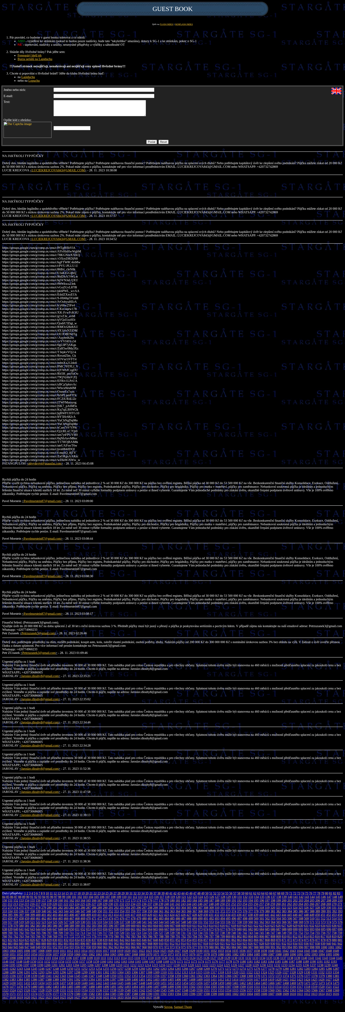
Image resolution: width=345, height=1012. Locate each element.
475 (116, 918)
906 (138, 943)
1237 (313, 965)
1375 (293, 976)
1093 (314, 954)
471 (94, 918)
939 (323, 943)
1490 (106, 986)
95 (47, 897)
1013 (77, 950)
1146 (5, 961)
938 (317, 943)
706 (43, 933)
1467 (278, 983)
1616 (336, 994)
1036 (242, 950)
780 (116, 936)
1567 (321, 990)
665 (155, 929)
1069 (142, 954)
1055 (41, 954)
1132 (248, 958)
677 (222, 929)
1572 (20, 994)
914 (183, 943)
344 (66, 911)
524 (49, 922)
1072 (163, 954)
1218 (176, 965)
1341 (48, 976)
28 (119, 893)
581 (27, 925)
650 (71, 929)
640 (15, 929)
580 (21, 925)
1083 (242, 954)
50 (206, 893)
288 (94, 907)
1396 (106, 979)
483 (161, 918)
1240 (334, 965)
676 (217, 929)
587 (60, 925)
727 (161, 933)
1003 (5, 950)
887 (32, 943)
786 (150, 936)
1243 (20, 968)
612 (200, 925)
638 (4, 929)
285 (77, 907)
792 (183, 936)
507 (295, 918)
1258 (127, 968)
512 (323, 918)
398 (27, 915)
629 (295, 925)
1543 (149, 990)
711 (71, 933)
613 (205, 925)
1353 (135, 976)
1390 (63, 979)
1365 (221, 976)
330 (328, 907)
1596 (192, 994)
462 (43, 918)
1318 (221, 972)
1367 (235, 976)
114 (145, 897)
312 (228, 907)
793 (189, 936)
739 (228, 933)
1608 (278, 994)
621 (250, 925)
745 (261, 933)
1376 (300, 976)
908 (150, 943)
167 (99, 900)
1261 (149, 968)
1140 (304, 958)
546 (172, 922)
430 (205, 915)
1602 (235, 994)
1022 (142, 950)
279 (43, 907)
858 (211, 940)
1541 (135, 990)
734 (200, 933)
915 (188, 943)
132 (245, 897)
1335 (5, 976)
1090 (293, 954)
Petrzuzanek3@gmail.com (38, 633)
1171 (180, 961)
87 (15, 897)
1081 (228, 954)
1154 (61, 961)
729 (172, 933)
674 (205, 929)
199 (278, 900)
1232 (277, 965)
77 (314, 893)
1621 (34, 997)
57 (234, 893)
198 (273, 900)
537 (122, 922)
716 (99, 933)
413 (110, 915)
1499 (171, 986)
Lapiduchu (28, 77)
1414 (235, 979)
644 (38, 929)
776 (94, 936)
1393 (84, 979)
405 (66, 915)
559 (245, 922)
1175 (208, 961)
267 (317, 904)
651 (77, 929)
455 (4, 918)
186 (205, 900)
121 (183, 897)
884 (15, 943)
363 (172, 911)
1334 (336, 972)
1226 (234, 965)
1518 (307, 986)
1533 (77, 990)
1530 (56, 990)
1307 (142, 972)
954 (66, 947)
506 (289, 918)
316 (250, 907)
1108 (83, 958)
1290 (20, 972)
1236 (306, 965)
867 (261, 940)
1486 (77, 986)
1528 (41, 990)
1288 (5, 972)
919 (211, 943)
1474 (329, 983)
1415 (242, 979)
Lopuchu (34, 80)
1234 (291, 965)
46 (190, 893)
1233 (284, 965)
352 (110, 911)
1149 (26, 961)
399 (32, 915)
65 (266, 893)
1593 (171, 994)
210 (340, 900)
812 (295, 936)
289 (99, 907)
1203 (69, 965)
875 (306, 940)
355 (127, 911)
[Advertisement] (172, 186)
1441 (91, 983)
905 (133, 943)
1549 (192, 990)
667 (166, 929)
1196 (19, 965)
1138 (290, 958)
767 (43, 936)
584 (43, 925)
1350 (113, 976)
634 (323, 925)
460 (32, 918)
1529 (48, 990)
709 (60, 933)
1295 (56, 972)
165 (88, 900)
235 (138, 904)
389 (317, 911)
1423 (300, 979)
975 (183, 947)
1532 (70, 990)
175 (144, 900)
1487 (84, 986)
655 (99, 929)
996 (300, 947)
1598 (206, 994)
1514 (278, 986)
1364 (214, 976)
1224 (219, 965)
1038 (257, 950)
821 (4, 940)
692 (306, 929)
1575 (41, 994)
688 (284, 929)
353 (116, 911)
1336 (12, 976)
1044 (300, 950)
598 (122, 925)
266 (311, 904)
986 (245, 947)
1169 (166, 961)
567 (289, 922)
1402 (149, 979)
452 (328, 915)
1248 (56, 968)
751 (295, 933)
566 (284, 922)
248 (211, 904)
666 (161, 929)
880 (334, 940)
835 (82, 940)
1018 (113, 950)
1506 (221, 986)
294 (127, 907)
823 (15, 940)
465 (60, 918)
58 (238, 893)
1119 (158, 958)
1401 (142, 979)
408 (82, 915)
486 (177, 918)
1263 (163, 968)
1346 (84, 976)
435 (233, 915)
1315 (199, 972)
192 (239, 900)
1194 (5, 965)
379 (261, 911)
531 (88, 922)
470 (88, 918)
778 (105, 936)
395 (10, 915)
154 (27, 900)
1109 (90, 958)
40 (167, 893)
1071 (156, 954)
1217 (169, 965)
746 (267, 933)
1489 (99, 986)
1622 (41, 997)
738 (222, 933)
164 (82, 900)
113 (140, 897)
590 (77, 925)
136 (267, 897)
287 (88, 907)
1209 (112, 965)
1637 (149, 997)
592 (88, 925)
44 (182, 893)
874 (300, 940)
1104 (55, 958)
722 (133, 933)
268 (323, 904)
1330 (307, 972)
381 (273, 911)
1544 (156, 990)
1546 (171, 990)
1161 (110, 961)
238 (155, 904)
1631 (106, 997)
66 (270, 893)
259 (272, 904)
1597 (199, 994)
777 (99, 936)
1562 (286, 990)
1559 (264, 990)
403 (55, 915)
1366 (228, 976)
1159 (96, 961)
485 (172, 918)
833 (71, 940)
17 (75, 893)
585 (49, 925)
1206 (90, 965)
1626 (70, 997)
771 (66, 936)
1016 (98, 950)
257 (261, 904)
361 (161, 911)
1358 (171, 976)
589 (71, 925)
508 (300, 918)
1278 (271, 968)
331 (334, 907)
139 (284, 897)
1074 (178, 954)
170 (116, 900)
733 (194, 933)
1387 (41, 979)
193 (245, 900)
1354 (142, 976)
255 (250, 904)
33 (139, 893)
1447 (135, 983)
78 (318, 893)
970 (155, 947)
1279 (278, 968)
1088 (278, 954)
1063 (99, 954)
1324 (264, 972)
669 (177, 929)
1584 (106, 994)
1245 (34, 968)
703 (27, 933)
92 (35, 897)
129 (228, 897)
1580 (77, 994)
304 (183, 907)
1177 (222, 961)
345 (71, 911)
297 (144, 907)
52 (214, 893)
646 (49, 929)
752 (300, 933)
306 (194, 907)
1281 (293, 968)
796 (205, 936)
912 (172, 943)
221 (60, 904)
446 (295, 915)
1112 (110, 958)
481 (150, 918)
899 (99, 943)
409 (88, 915)
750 (289, 933)
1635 (135, 997)
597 (116, 925)
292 (116, 907)
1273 (235, 968)
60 (246, 893)
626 (278, 925)
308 (205, 907)
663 (144, 929)
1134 (262, 958)
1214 (148, 965)
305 (189, 907)
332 (339, 907)
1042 (285, 950)
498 (245, 918)
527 (66, 922)
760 (4, 936)
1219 (183, 965)
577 (4, 925)
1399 (127, 979)
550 (194, 922)
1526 (27, 990)
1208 (105, 965)
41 (170, 893)
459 (27, 918)
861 (228, 940)
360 (155, 911)
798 (217, 936)
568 (295, 922)
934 (295, 943)
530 (82, 922)
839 (105, 940)
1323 (257, 972)
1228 (248, 965)
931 (278, 943)
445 (289, 915)
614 (211, 925)
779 (110, 936)
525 (55, 922)
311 (222, 907)
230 (110, 904)
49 (202, 893)
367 (194, 911)
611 (194, 925)
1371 (264, 976)
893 (66, 943)
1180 (243, 961)
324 (295, 907)
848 (155, 940)
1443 (106, 983)
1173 (194, 961)
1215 (155, 965)
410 (94, 915)
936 (306, 943)
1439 (77, 983)
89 (23, 897)
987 (250, 947)
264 (300, 904)
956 (77, 947)
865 (250, 940)
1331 (314, 972)
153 (21, 900)
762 (15, 936)
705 (38, 933)
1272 (228, 968)
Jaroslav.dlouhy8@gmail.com (39, 676)
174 (138, 900)
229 (105, 904)
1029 (192, 950)
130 (234, 897)
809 (278, 936)
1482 (48, 986)
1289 (12, 972)
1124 (192, 958)
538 (127, 922)
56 (230, 893)
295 (133, 907)
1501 (185, 986)
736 (211, 933)
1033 (221, 950)
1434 (41, 983)
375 (239, 911)
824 (21, 940)
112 (135, 897)
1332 (321, 972)
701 (15, 933)
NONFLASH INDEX (184, 24)
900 (105, 943)
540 (138, 922)
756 (323, 933)
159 (55, 900)
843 (127, 940)
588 (66, 925)
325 (300, 907)
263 (295, 904)
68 (278, 893)
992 (278, 947)
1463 (250, 983)
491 (205, 918)
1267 (192, 968)
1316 (206, 972)
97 (55, 897)
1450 (156, 983)
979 (205, 947)
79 (322, 893)
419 (144, 915)
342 (55, 911)
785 (144, 936)
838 (99, 940)
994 (289, 947)
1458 (214, 983)
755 (317, 933)
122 (189, 897)
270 (334, 904)
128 (222, 897)
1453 (178, 983)
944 (10, 947)
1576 (48, 994)
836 (88, 940)
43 (178, 893)
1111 (103, 958)
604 (155, 925)
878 (323, 940)
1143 (325, 958)
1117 (144, 958)
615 (216, 925)
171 (122, 900)
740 (233, 933)
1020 (127, 950)
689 (289, 929)
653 (88, 929)
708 (55, 933)
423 (166, 915)
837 (94, 940)
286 (82, 907)
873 (295, 940)
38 (159, 893)
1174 (201, 961)
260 (278, 904)
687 (278, 929)
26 (111, 893)
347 (82, 911)
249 (216, 904)
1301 (99, 972)
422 (161, 915)
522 (38, 922)
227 (93, 904)
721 (127, 933)
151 (10, 900)
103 (85, 897)
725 (149, 933)
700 (10, 933)
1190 (313, 961)
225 (82, 904)
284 (71, 907)
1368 (242, 976)
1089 (286, 954)
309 (211, 907)
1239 (327, 965)
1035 (235, 950)
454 (339, 915)
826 (32, 940)
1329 (300, 972)
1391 (70, 979)
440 (261, 915)
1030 (199, 950)
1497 (156, 986)
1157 (82, 961)
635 (328, 925)
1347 (91, 976)
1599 (214, 994)
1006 (27, 950)
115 (151, 897)
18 (79, 893)
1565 (307, 990)
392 (334, 911)
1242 (12, 968)
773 (77, 936)
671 (189, 929)
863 (239, 940)
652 (82, 929)
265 (306, 904)
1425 (314, 979)
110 (124, 897)
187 (211, 900)
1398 (120, 979)
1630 (99, 997)
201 (289, 900)
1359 (178, 976)
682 (250, 929)
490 (200, 918)
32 (135, 893)
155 (32, 900)
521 (32, 922)
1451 (163, 983)
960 (99, 947)
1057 (56, 954)
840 (110, 940)
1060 (77, 954)
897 (88, 943)
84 (3, 897)
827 (38, 940)
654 (94, 929)
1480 (34, 986)
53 (218, 893)
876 (312, 940)
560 (250, 922)
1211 (126, 965)
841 (116, 940)
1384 (20, 979)
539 (133, 922)
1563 (293, 990)
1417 (257, 979)
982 (222, 947)
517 (10, 922)
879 (328, 940)
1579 (70, 994)
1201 (54, 965)
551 (200, 922)
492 (211, 918)
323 (289, 907)
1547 (178, 990)
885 (21, 943)
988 (256, 947)
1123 (185, 958)
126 (211, 897)
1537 (106, 990)
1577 (56, 994)
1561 (278, 990)
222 (65, 904)
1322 (249, 972)
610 (189, 925)
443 (278, 915)
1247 (48, 968)
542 (150, 922)
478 (133, 918)
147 (329, 897)
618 (233, 925)
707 (49, 933)
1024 (156, 950)
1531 (63, 990)
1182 (257, 961)
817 (323, 936)
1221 (198, 965)
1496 (149, 986)
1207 (97, 965)
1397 (113, 979)
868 (267, 940)
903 (122, 943)
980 (211, 947)
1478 (20, 986)
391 (328, 911)
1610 (293, 994)
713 (82, 933)
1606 (264, 994)
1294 (48, 972)
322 (284, 907)
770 (60, 936)
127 (217, 897)
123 (194, 897)
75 (306, 893)
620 (244, 925)
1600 (221, 994)
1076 (192, 954)
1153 (54, 961)
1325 (271, 972)
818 (328, 936)
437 (244, 915)
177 (155, 900)
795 (200, 936)
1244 (27, 968)
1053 (27, 954)
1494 (135, 986)
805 (256, 936)
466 (66, 918)
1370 (257, 976)
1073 (171, 954)
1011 (63, 950)
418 (138, 915)
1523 (5, 990)
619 (239, 925)
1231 (270, 965)
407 (77, 915)
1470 (300, 983)
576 (340, 922)
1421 (285, 979)
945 (15, 947)
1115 (130, 958)
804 (250, 936)
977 (194, 947)
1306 (135, 972)
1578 (63, 994)
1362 (199, 976)
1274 (242, 968)
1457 (206, 983)
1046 (314, 950)
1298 (77, 972)
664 (150, 929)
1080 (221, 954)
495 (228, 918)
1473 (321, 983)
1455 (192, 983)
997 (306, 947)
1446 (127, 983)
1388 (48, 979)
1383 (12, 979)
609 (183, 925)
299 (155, 907)
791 (177, 936)
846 (144, 940)
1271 (221, 968)
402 (49, 915)
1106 (69, 958)
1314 (192, 972)
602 (144, 925)
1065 (113, 954)
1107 (76, 958)
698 (340, 929)
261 (284, 904)
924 (239, 943)
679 (233, 929)
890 (49, 943)
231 (116, 904)
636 (334, 925)
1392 (77, 979)
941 (334, 943)
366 (189, 911)
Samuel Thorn (183, 1007)
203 (300, 900)
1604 (250, 994)
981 (217, 947)
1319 (228, 972)
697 (334, 929)
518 (15, 922)
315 (244, 907)
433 (222, 915)
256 (256, 904)
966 (133, 947)
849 (161, 940)
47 (194, 893)
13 (59, 893)
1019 (120, 950)
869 (273, 940)
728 (166, 933)
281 (55, 907)
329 (323, 907)
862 (233, 940)
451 (323, 915)
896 (82, 943)
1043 (292, 950)
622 (256, 925)
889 (43, 943)
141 (295, 897)
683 (256, 929)
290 (105, 907)
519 (21, 922)
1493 (127, 986)
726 (155, 933)
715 (93, 933)
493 (217, 918)
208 (328, 900)
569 (300, 922)
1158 (89, 961)
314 (239, 907)
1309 (156, 972)
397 (21, 915)
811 (289, 936)
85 (7, 897)
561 (256, 922)
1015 (91, 950)
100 (68, 897)
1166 (145, 961)
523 (43, 922)
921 (222, 943)
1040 (271, 950)
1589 (142, 994)
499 (250, 918)
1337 (20, 976)
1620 (27, 997)
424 (172, 915)
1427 (328, 979)
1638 (156, 997)
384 (289, 911)
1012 (70, 950)
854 (189, 940)
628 (289, 925)
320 (272, 907)
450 (317, 915)
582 (32, 925)
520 (27, 922)
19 (83, 893)
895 (77, 943)
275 (21, 907)
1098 (12, 958)
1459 (221, 983)
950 (43, 947)
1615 (328, 994)
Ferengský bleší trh (30, 55)
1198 (33, 965)
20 (87, 893)
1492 (120, 986)
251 (228, 904)
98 (59, 897)
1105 (62, 958)
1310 (163, 972)
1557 (250, 990)
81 (330, 893)
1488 (91, 986)
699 (4, 933)
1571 (12, 994)
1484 (63, 986)
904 (127, 943)
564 (273, 922)
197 (267, 900)
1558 (257, 990)
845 (138, 940)
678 (228, 929)
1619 (20, 997)
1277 (264, 968)
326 (306, 907)
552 (205, 922)
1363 (206, 976)
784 (138, 936)
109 (118, 897)
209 (334, 900)
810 (284, 936)
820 (339, 936)
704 (32, 933)
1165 (138, 961)
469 (82, 918)
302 (172, 907)
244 (188, 904)
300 (161, 907)
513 (328, 918)
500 (256, 918)
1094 (321, 954)
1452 (171, 983)
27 (115, 893)
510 (312, 918)
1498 (163, 986)
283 (66, 907)
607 (172, 925)
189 (222, 900)
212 (10, 904)
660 (127, 929)
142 (301, 897)
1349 (106, 976)
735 (205, 933)
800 (228, 936)
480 (144, 918)
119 (172, 897)
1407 (185, 979)
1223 (212, 965)
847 (150, 940)
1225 (227, 965)
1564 (300, 990)
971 (161, 947)
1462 (242, 983)
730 (177, 933)
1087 (271, 954)
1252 (84, 968)
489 (194, 918)
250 (222, 904)
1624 (56, 997)
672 (194, 929)
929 (267, 943)
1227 (241, 965)
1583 (99, 994)
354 (122, 911)
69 (282, 893)
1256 (113, 968)
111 (129, 897)
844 (133, 940)
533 (99, 922)
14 (63, 893)
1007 (34, 950)
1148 (19, 961)
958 (88, 947)
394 (4, 915)
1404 (163, 979)
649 (66, 929)
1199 (40, 965)
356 (133, 911)
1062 (91, 954)
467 (71, 918)
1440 (84, 983)
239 (161, 904)
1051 (12, 954)
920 (216, 943)
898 (94, 943)
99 (63, 897)
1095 (329, 954)
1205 (83, 965)
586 (55, 925)
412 (105, 915)
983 (228, 947)
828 (43, 940)
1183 (264, 961)
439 (256, 915)
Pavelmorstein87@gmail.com (42, 501)
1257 (120, 968)
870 (278, 940)
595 (105, 925)
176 (150, 900)
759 (339, 933)
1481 (41, 986)
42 (174, 893)
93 (39, 897)
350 (99, 911)
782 (127, 936)
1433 (34, 983)
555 (222, 922)
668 (172, 929)
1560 (271, 990)
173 (133, 900)
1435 (48, 983)
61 (250, 893)
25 (107, 893)
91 (31, 897)
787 (155, 936)
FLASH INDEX (166, 24)
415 (121, 915)
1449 (149, 983)
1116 (137, 958)
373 (228, 911)
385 (295, 911)
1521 (328, 986)
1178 (229, 961)
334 (10, 911)
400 (38, 915)
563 (267, 922)
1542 (142, 990)
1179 (236, 961)
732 (188, 933)
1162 (117, 961)
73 (298, 893)
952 (55, 947)
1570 (5, 994)
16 (71, 893)
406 (71, 915)
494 (222, 918)
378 (256, 911)
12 (55, 893)
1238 (320, 965)
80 (326, 893)
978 (200, 947)
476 (122, 918)
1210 (119, 965)
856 (200, 940)
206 (317, 900)
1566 (314, 990)
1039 (264, 950)
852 (177, 940)
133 (250, 897)
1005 (20, 950)
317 (256, 907)
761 (10, 936)
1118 (151, 958)
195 (256, 900)
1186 (285, 961)
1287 (336, 968)
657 (110, 929)
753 (306, 933)
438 (250, 915)
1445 (120, 983)
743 (250, 933)
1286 (329, 968)
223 (71, 904)
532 (94, 922)
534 (105, 922)
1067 (127, 954)
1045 (307, 950)
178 (161, 900)
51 (210, 893)
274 (15, 907)
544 (161, 922)
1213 (140, 965)
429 (200, 915)
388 (312, 911)
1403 (156, 979)
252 (233, 904)
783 (133, 936)
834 (77, 940)
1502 (192, 986)
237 (149, 904)
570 (306, 922)
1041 (278, 950)
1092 (307, 954)
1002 (338, 947)
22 (95, 893)
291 (110, 907)
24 (103, 893)
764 (27, 936)
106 (102, 897)
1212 (133, 965)
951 (49, 947)
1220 (191, 965)
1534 (84, 990)
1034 (228, 950)
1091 (300, 954)
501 (261, 918)
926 (250, 943)
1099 (20, 958)
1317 (213, 972)
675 (211, 929)
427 (188, 915)
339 (38, 911)
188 (217, 900)
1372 (271, 976)
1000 (324, 947)
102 (79, 897)
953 (60, 947)
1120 (164, 958)
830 (55, 940)
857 (205, 940)
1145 (339, 958)
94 (43, 897)
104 (90, 897)
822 (10, 940)
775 (88, 936)
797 (211, 936)
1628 (84, 997)
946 (21, 947)
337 (27, 911)
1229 (255, 965)
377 (250, 911)
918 (205, 943)
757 (328, 933)
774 (82, 936)
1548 (185, 990)
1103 (48, 958)
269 (328, 904)
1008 (41, 950)
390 (323, 911)
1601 (228, 994)
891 (55, 943)
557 (233, 922)
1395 (99, 979)
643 (32, 929)
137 (273, 897)
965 (127, 947)
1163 (124, 961)
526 (60, 922)
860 (222, 940)
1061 (84, 954)
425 (177, 915)
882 (4, 943)
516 (4, 922)
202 (295, 900)
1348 (99, 976)
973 (172, 947)
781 (122, 936)
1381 (336, 976)
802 (239, 936)
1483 (56, 986)
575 (334, 922)
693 (312, 929)
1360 (185, 976)
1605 (257, 994)
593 (94, 925)
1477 (12, 986)
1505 (214, 986)
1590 (149, 994)
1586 (120, 994)
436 (239, 915)
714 (88, 933)
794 (194, 936)
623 (261, 925)
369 (205, 911)
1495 (142, 986)
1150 (33, 961)
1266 (185, 968)
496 (233, 918)
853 (183, 940)
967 (138, 947)
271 (339, 904)
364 (177, 911)
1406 (178, 979)
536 (116, 922)
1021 (134, 950)
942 (339, 943)
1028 (185, 950)
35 (147, 893)
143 (306, 897)
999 (317, 947)
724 (144, 933)
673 (200, 929)
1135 (269, 958)
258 (267, 904)
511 (317, 918)
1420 (278, 979)
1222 (205, 965)
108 (113, 897)
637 (339, 925)
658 (116, 929)
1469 (293, 983)
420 (149, 915)
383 (284, 911)
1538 (113, 990)
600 (133, 925)
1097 (5, 958)
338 (32, 911)
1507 (228, 986)
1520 (321, 986)
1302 (106, 972)
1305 (127, 972)
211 (4, 904)
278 (38, 907)
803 (245, 936)
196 (261, 900)
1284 (314, 968)
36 (151, 893)
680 (239, 929)
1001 (331, 947)
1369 (250, 976)
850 (166, 940)
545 (166, 922)
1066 (120, 954)
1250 (70, 968)
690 (295, 929)
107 (107, 897)
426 (183, 915)
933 (289, 943)
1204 (76, 965)
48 (198, 893)
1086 (264, 954)
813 (300, 936)
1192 (327, 961)
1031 (206, 950)
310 (217, 907)
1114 (124, 958)
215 (26, 904)
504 (278, 918)
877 (317, 940)
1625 (63, 997)
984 (233, 947)
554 (217, 922)
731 (183, 933)
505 (284, 918)
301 (166, 907)
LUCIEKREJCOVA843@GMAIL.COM (58, 170)
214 (21, 904)
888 (38, 943)
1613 (314, 994)
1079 (214, 954)
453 (334, 915)
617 (228, 925)
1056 (48, 954)
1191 (320, 961)
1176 (215, 961)
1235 (298, 965)
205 (312, 900)
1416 (249, 979)
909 (155, 943)
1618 (12, 997)
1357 (163, 976)
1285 (321, 968)
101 (74, 897)
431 (211, 915)
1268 (199, 968)
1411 (214, 979)
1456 (199, 983)
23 (99, 893)
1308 (149, 972)
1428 (336, 979)
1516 (292, 986)
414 (116, 915)
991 (273, 947)
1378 (314, 976)
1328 (292, 972)
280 (49, 907)
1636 (142, 997)
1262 (156, 968)
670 (183, 929)
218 (43, 904)
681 (245, 929)
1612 (307, 994)
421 (155, 915)
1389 (56, 979)
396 (15, 915)
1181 (250, 961)
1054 (34, 954)
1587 (127, 994)
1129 (227, 958)
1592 (163, 994)
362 (166, 911)
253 (239, 904)
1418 (264, 979)
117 (162, 897)
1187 (292, 961)
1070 (149, 954)
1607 (271, 994)
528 (71, 922)
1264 (171, 968)
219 (49, 904)
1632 (113, 997)
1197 (26, 965)
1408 (192, 979)
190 (228, 900)
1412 (221, 979)
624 (267, 925)
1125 (199, 958)
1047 (321, 950)
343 (60, 911)
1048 (328, 950)
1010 (56, 950)
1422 (292, 979)
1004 (12, 950)
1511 (257, 986)
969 (150, 947)
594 (99, 925)
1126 (206, 958)
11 (51, 893)
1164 (131, 961)
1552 (214, 990)
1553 (221, 990)
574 (328, 922)
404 (60, 915)
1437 (63, 983)
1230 (263, 965)
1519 (314, 986)
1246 (41, 968)
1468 (286, 983)
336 (21, 911)
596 (110, 925)
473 (105, 918)
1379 (321, 976)
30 (127, 893)
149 (340, 897)
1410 (206, 979)
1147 (12, 961)
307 (200, 907)
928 (261, 943)
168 (105, 900)
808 (273, 936)
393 (340, 911)
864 (245, 940)
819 (334, 936)
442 (272, 915)
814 (306, 936)
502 (267, 918)
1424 (307, 979)
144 (312, 897)
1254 (99, 968)
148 (334, 897)
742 (244, 933)
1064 (106, 954)
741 (239, 933)
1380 (329, 976)
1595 (185, 994)
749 (284, 933)
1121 (171, 958)
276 (27, 907)
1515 (285, 986)
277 (32, 907)
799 (222, 936)
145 (317, 897)
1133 (255, 958)
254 (244, 904)
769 (55, 936)
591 (82, 925)
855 (194, 940)
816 (317, 936)
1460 (228, 983)
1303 (113, 972)
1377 (307, 976)
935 (300, 943)
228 (99, 904)
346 (77, 911)
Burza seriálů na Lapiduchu (35, 59)
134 (256, 897)
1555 (235, 990)
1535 (91, 990)
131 (239, 897)
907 (144, 943)
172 (127, 900)
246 (200, 904)
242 (177, 904)
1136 (276, 958)
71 (290, 893)
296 (138, 907)
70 (286, 893)
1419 (271, 979)
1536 (99, 990)
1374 (286, 976)
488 (189, 918)
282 (60, 907)
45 (186, 893)
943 (4, 947)
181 (177, 900)
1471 (307, 983)
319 (267, 907)
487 (183, 918)
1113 (117, 958)
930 (272, 943)
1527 (34, 990)
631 (306, 925)
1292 (34, 972)
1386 (34, 979)
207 (323, 900)
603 (150, 925)
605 (161, 925)
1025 (163, 950)
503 (273, 918)
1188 (299, 961)
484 (166, 918)
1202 (61, 965)
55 (226, 893)
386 (300, 911)
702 (21, 933)
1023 (149, 950)
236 (144, 904)
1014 (84, 950)
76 (310, 893)
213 (15, 904)
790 (172, 936)
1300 (91, 972)
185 (200, 900)
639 (10, 929)
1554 (228, 990)
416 (127, 915)
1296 (63, 972)
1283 (307, 968)
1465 (264, 983)
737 (216, 933)
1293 (41, 972)
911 (166, 943)
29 (123, 893)
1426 (321, 979)
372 (222, 911)
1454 (185, 983)
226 (88, 904)
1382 (5, 979)
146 (323, 897)
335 (15, 911)
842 (122, 940)
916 (194, 943)
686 (273, 929)
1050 (5, 954)
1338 (27, 976)
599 (127, 925)
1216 (162, 965)
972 (166, 947)
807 (267, 936)
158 (49, 900)
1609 (286, 994)
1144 (332, 958)
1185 (278, 961)
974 (177, 947)
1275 (250, 968)
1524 (12, 990)
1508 (235, 986)
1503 (199, 986)
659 (122, 929)
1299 (84, 972)
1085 (257, 954)
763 (21, 936)
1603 (242, 994)
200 (284, 900)
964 (122, 947)
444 (284, 915)
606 (166, 925)
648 (60, 929)
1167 (152, 961)
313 (233, 907)
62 (254, 893)
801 (233, 936)
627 (284, 925)
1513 (271, 986)
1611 (300, 994)
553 (211, 922)
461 (38, 918)
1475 (336, 983)
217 (38, 904)
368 (200, 911)
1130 (234, 958)
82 (334, 893)
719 (116, 933)
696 (328, 929)
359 (150, 911)
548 (183, 922)
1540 (127, 990)
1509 (242, 986)
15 (67, 893)
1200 (47, 965)
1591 (156, 994)
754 (311, 933)
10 (47, 893)
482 (155, 918)
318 (261, 907)
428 (194, 915)
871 (284, 940)
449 (311, 915)
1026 (170, 950)
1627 (77, 997)
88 (19, 897)
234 (133, 904)
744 (256, 933)
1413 (228, 979)
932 (284, 943)
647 (55, 929)
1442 (99, 983)
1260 (142, 968)
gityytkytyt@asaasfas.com (44, 463)
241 (172, 904)
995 (295, 947)
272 (4, 907)
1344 (70, 976)
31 (131, 893)
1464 (257, 983)
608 (177, 925)
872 (289, 940)
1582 (91, 994)
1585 (113, 994)
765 (32, 936)
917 (200, 943)
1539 (120, 990)
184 (194, 900)
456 (10, 918)
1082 (235, 954)
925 (244, 943)
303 (177, 907)
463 (49, 918)
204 (306, 900)
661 (133, 929)
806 (261, 936)
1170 (173, 961)
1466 (271, 983)
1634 (127, 997)
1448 (142, 983)
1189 (306, 961)
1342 (56, 976)
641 (21, 929)
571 (312, 922)
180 (172, 900)
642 (27, 929)
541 (144, 922)
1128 (220, 958)
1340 (41, 976)
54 (222, 893)
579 (15, 925)
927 (256, 943)
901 (110, 943)
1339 (34, 976)
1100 (27, 958)
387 (306, 911)
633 (317, 925)
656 (105, 929)
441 (267, 915)
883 (10, 943)
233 (127, 904)
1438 (70, 983)
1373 (278, 976)
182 (183, 900)
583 (38, 925)
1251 (77, 968)
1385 (27, 979)
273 (10, 907)
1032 (213, 950)
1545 (163, 990)
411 (99, 915)
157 (43, 900)
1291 (27, 972)
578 (10, 925)
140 (290, 897)
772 (71, 936)
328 (317, 907)
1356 (156, 976)
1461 (235, 983)
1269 (206, 968)
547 (177, 922)
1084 (250, 954)
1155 (68, 961)
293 (122, 907)
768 (49, 936)
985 (239, 947)
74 (302, 893)
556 (228, 922)
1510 (250, 986)
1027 (177, 950)
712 (77, 933)
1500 (178, 986)
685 (267, 929)
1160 (103, 961)
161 (66, 900)
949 (38, 947)
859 (217, 940)
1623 (48, 997)
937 (311, 943)
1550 (199, 990)
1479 (27, 986)
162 (71, 900)
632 (311, 925)
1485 (70, 986)
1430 (12, 983)
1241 (5, 968)
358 (144, 911)
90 (27, 897)
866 (256, 940)
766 (38, 936)
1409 (199, 979)
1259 (135, 968)
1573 (27, 994)
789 (166, 936)
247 (205, 904)
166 (94, 900)
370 (211, 911)
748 (278, 933)
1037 (249, 950)
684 (261, 929)
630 (300, 925)
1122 (178, 958)
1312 (177, 972)
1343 (63, 976)
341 (49, 911)
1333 (328, 972)
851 (172, 940)
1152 (47, 961)
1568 (329, 990)
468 (77, 918)
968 (144, 947)
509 (306, 918)
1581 (84, 994)
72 (294, 893)
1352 (127, 976)
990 (267, 947)
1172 (187, 961)
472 (99, 918)
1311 (171, 972)
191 (233, 900)
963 (116, 947)
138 (278, 897)
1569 (336, 990)
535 (110, 922)
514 (334, 918)
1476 (5, 986)
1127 (213, 958)
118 (167, 897)
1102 (41, 958)
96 (51, 897)
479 (138, 918)
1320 (235, 972)
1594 (178, 994)
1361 (192, 976)
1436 (56, 983)
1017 (106, 950)
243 (183, 904)
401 (43, 915)
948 (32, 947)
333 (4, 911)
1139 (297, 958)
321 (278, 907)
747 (272, 933)
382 (278, 911)
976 (189, 947)
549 (189, 922)
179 (166, 900)
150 (4, 900)
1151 (40, 961)
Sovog (168, 1007)
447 (300, 915)
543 (155, 922)
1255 (106, 968)
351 (105, 911)
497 (239, 918)
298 (150, 907)
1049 (336, 950)
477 (127, 918)
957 (82, 947)
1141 (311, 958)
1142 (318, 958)
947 (27, 947)
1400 (135, 979)
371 (217, 911)
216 (32, 904)
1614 (321, 994)
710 (66, 933)
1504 (206, 986)
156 (38, 900)
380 (267, 911)
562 (261, 922)
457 (15, 918)
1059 (70, 954)
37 (155, 893)
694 (317, 929)
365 (183, 911)
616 (222, 925)
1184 (271, 961)
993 (284, 947)
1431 (20, 983)
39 (163, 893)
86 (11, 897)
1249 (63, 968)
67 (274, 893)
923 (233, 943)
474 (110, 918)
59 (242, 893)
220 (54, 904)
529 (77, 922)
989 (261, 947)
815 (311, 936)
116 (156, 897)
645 (43, 929)
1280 (286, 968)
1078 (206, 954)
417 (133, 915)
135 (262, 897)
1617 (5, 997)
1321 (242, 972)
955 (71, 947)
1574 (34, 994)
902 (116, 943)
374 (233, 911)
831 (60, 940)
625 (272, 925)
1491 (113, 986)
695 (323, 929)
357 (138, 911)
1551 (206, 990)
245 (194, 904)
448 (306, 915)
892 (60, 943)
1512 (264, 986)
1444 (113, 983)
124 (200, 897)
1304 (120, 972)
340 (43, 911)
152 (15, 900)
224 (77, 904)
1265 (178, 968)
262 (289, 904)
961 (105, 947)
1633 (120, 997)
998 (312, 947)
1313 (185, 972)
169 (110, 900)
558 (239, 922)
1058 (63, 954)
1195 (12, 965)
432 (216, 915)
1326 (278, 972)
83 (338, 893)
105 (96, 897)
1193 (334, 961)
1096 (336, 954)
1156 (75, 961)
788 (161, 936)
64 (262, 893)
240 (166, 904)
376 (245, 911)
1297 (70, 972)
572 (317, 922)
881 (340, 940)
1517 (300, 986)
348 (88, 911)
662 (138, 929)
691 (300, 929)
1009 (48, 950)
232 (121, 904)
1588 (135, 994)
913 (177, 943)
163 (77, 900)
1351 (120, 976)
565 (278, 922)
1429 (5, 983)
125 (206, 897)
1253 (91, 968)
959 (94, 947)
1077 (199, 954)
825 (27, 940)
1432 (27, 983)
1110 (97, 958)
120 (178, 897)
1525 (20, 990)
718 (110, 933)
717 (105, 933)
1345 (77, 976)
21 (91, 893)
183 (189, 900)
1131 (241, 958)
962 (110, 947)
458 (21, 918)
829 (49, 940)
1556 (242, 990)
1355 (149, 976)
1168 (159, 961)
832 (66, 940)
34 (143, 893)
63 (258, 893)
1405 (171, 979)
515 (339, 918)
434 (228, 915)
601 (138, 925)
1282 (300, 968)
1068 (135, 954)
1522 (336, 986)
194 (250, 900)
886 (27, 943)
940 (328, 943)
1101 (34, 958)
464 (55, 918)
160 (60, 900)
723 (138, 933)
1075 (185, 954)
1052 (20, 954)
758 (334, 933)
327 (311, 907)
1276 (257, 968)
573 (323, 922)
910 (161, 943)
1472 (314, 983)
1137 (283, 958)
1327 (285, 972)
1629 (91, 997)
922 (228, 943)
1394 (91, 979)
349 (94, 911)
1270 (214, 968)
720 (121, 933)
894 (71, 943)
